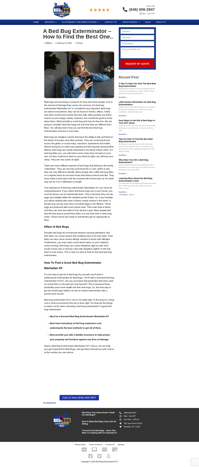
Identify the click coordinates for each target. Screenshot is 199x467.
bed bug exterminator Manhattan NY (81, 188)
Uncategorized (49, 403)
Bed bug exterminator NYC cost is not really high (68, 300)
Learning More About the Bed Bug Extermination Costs (135, 179)
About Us (161, 22)
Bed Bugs (78, 277)
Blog (147, 22)
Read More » (123, 97)
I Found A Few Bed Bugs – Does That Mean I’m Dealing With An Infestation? (99, 431)
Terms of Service (95, 444)
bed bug (84, 165)
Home (36, 22)
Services (49, 22)
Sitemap (121, 444)
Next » (131, 195)
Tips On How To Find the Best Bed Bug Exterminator (136, 140)
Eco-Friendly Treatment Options (79, 22)
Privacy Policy (80, 444)
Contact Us (111, 22)
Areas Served (130, 22)
